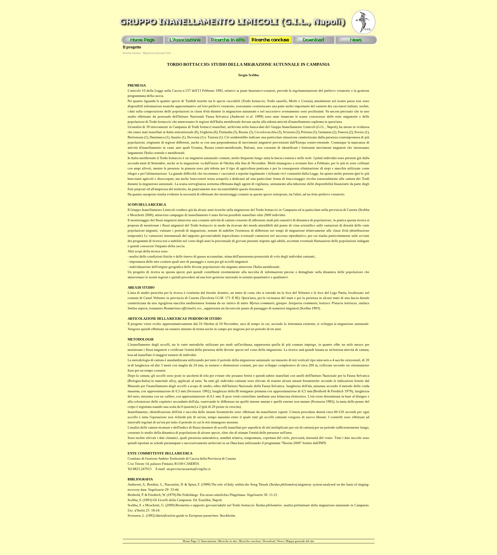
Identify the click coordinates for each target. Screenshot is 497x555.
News (280, 541)
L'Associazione (207, 541)
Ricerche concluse (250, 541)
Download (269, 541)
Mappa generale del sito (300, 541)
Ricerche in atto (227, 541)
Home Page (189, 541)
